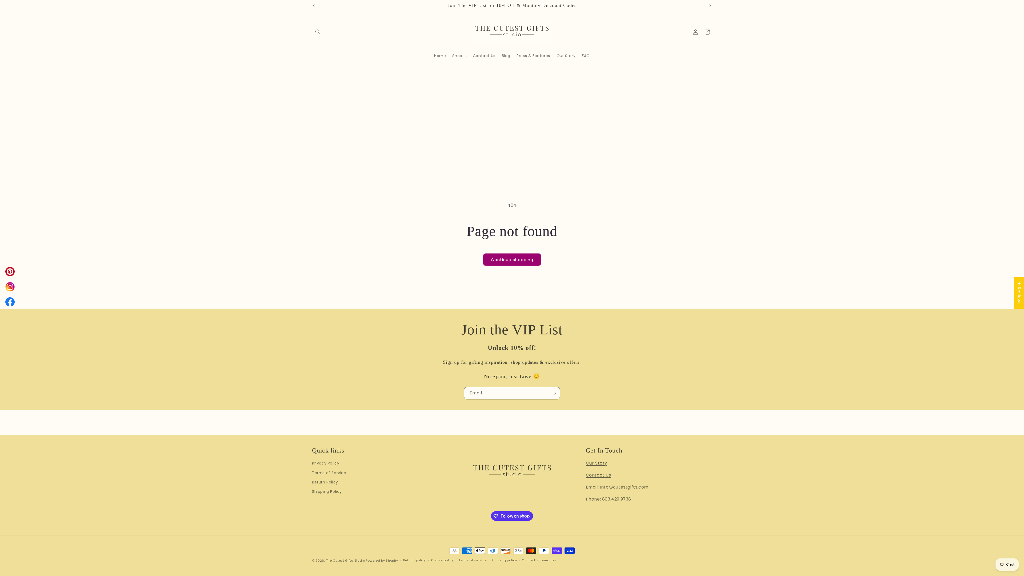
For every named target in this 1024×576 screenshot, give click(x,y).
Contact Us (598, 475)
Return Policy (325, 482)
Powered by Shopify (382, 560)
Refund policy (414, 560)
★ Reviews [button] (1019, 293)
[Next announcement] (710, 6)
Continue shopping (512, 259)
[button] (318, 32)
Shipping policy (504, 560)
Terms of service (472, 560)
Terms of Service (329, 472)
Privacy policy (442, 560)
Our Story (596, 463)
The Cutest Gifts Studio (345, 560)
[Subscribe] (554, 393)
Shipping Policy (327, 491)
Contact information (539, 560)
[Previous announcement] (314, 6)
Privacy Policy (325, 463)
